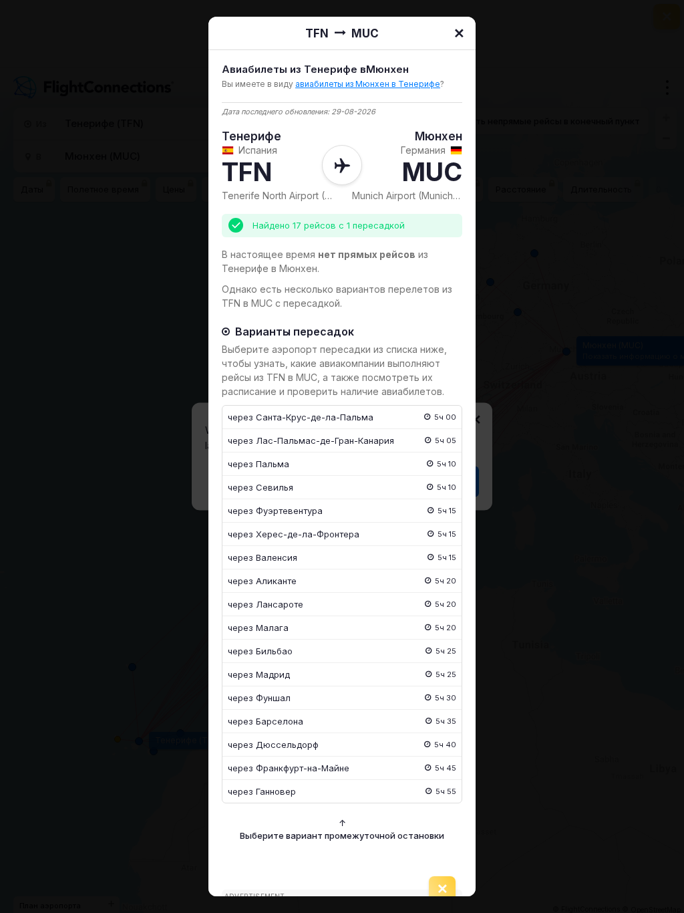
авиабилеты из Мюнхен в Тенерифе (367, 84)
